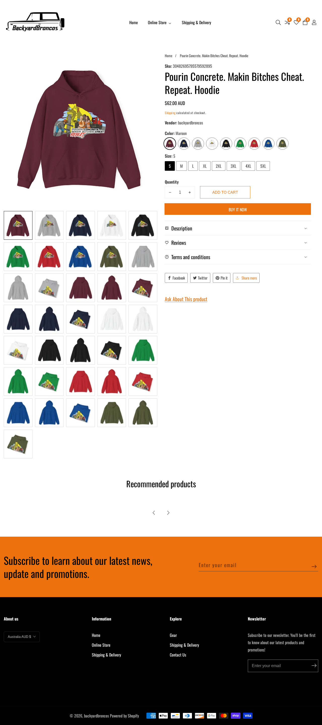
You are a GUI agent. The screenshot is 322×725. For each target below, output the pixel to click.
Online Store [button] (158, 22)
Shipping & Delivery (196, 22)
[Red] (254, 144)
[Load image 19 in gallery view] (111, 319)
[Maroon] (170, 144)
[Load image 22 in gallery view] (49, 350)
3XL (233, 166)
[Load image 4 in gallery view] (111, 225)
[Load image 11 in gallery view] (18, 287)
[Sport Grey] (198, 144)
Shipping (170, 113)
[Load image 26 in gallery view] (18, 381)
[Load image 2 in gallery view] (49, 225)
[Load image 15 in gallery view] (143, 287)
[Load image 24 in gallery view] (111, 350)
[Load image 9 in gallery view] (111, 256)
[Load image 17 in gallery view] (49, 319)
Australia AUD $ (20, 637)
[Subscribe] (314, 567)
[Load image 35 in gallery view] (143, 412)
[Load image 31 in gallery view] (18, 412)
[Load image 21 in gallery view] (18, 350)
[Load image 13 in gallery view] (80, 287)
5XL (263, 166)
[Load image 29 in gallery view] (111, 381)
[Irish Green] (240, 144)
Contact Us (178, 655)
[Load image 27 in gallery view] (49, 381)
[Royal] (268, 144)
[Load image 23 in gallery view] (80, 350)
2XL (218, 166)
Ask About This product (186, 299)
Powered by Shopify (124, 716)
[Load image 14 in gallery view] (111, 287)
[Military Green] (282, 144)
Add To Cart (225, 192)
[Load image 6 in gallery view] (18, 256)
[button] (153, 512)
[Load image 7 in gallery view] (49, 256)
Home (133, 22)
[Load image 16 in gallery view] (18, 319)
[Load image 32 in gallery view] (49, 412)
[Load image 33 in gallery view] (80, 412)
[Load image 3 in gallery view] (80, 225)
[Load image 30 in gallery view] (143, 381)
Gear (173, 635)
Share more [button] (249, 278)
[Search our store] (278, 22)
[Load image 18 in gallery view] (80, 319)
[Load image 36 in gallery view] (18, 444)
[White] (212, 144)
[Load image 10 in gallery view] (143, 256)
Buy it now (238, 209)
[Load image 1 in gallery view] (18, 225)
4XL (248, 166)
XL (205, 166)
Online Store (101, 645)
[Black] (226, 144)
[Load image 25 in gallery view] (143, 350)
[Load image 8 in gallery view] (80, 256)
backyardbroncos (96, 716)
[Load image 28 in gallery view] (80, 381)
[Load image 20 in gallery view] (143, 319)
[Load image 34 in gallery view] (111, 412)
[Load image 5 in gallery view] (143, 225)
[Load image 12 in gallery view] (49, 287)
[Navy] (184, 144)
